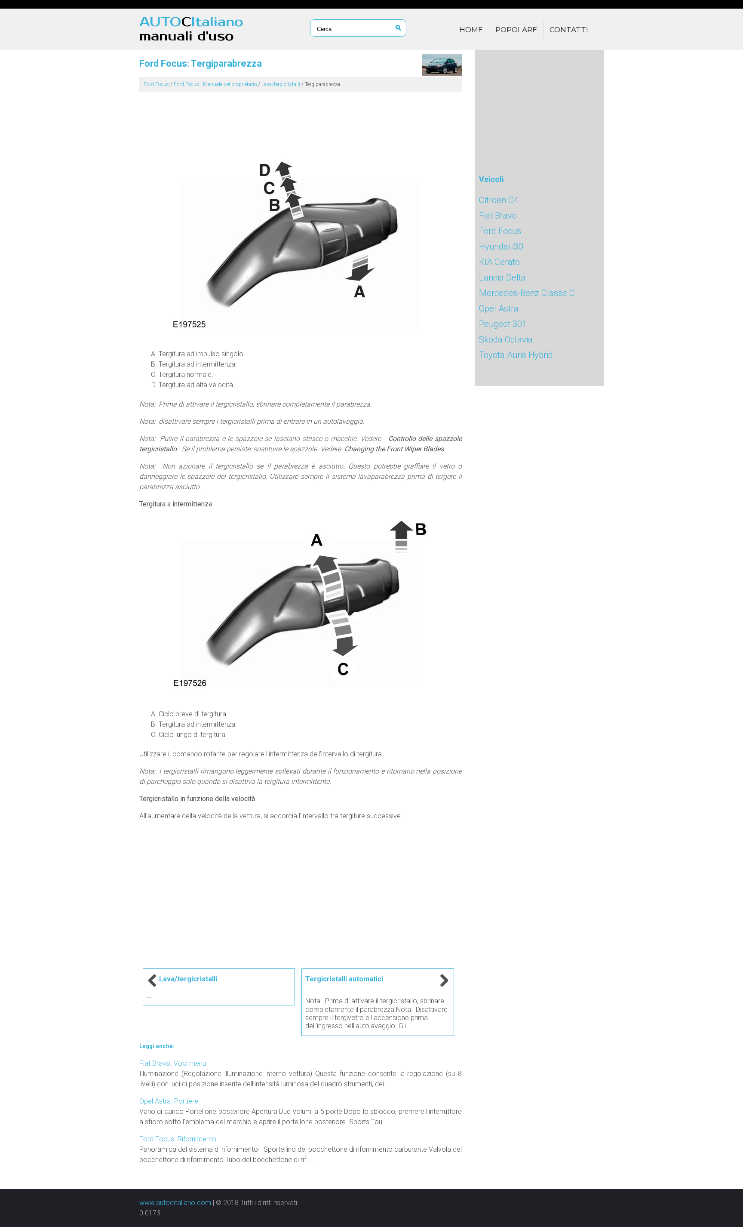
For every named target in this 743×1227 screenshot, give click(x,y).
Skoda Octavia (506, 339)
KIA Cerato (499, 262)
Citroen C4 (499, 200)
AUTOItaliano (191, 29)
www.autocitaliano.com (175, 1203)
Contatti (569, 29)
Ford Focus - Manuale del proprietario (215, 84)
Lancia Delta (502, 277)
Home (471, 29)
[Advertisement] (300, 120)
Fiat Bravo (498, 215)
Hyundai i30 (501, 246)
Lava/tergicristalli (280, 84)
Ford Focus (156, 84)
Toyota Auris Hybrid (516, 355)
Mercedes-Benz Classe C (527, 293)
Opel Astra (499, 308)
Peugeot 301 (503, 324)
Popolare (516, 29)
